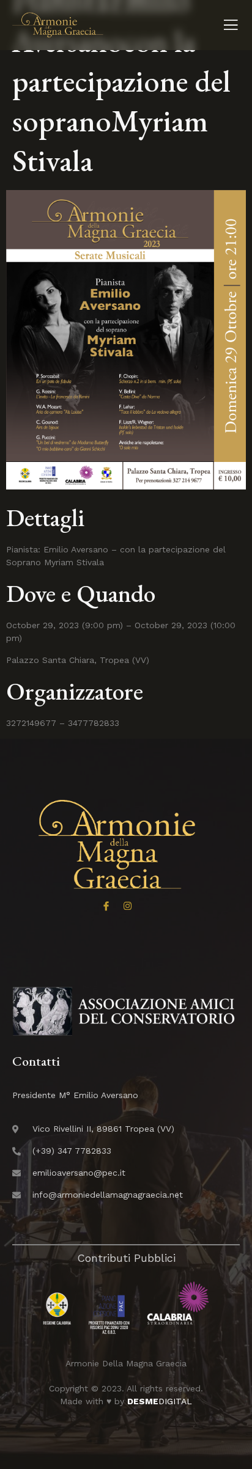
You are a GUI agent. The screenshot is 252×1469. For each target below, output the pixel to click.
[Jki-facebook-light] (106, 905)
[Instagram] (127, 905)
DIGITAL (159, 1401)
